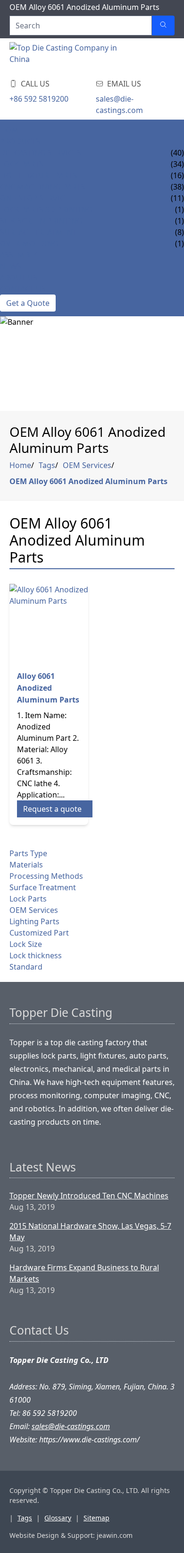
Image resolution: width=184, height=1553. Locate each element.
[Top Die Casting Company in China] (66, 56)
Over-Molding (29, 243)
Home (11, 130)
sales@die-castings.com (119, 104)
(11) (177, 198)
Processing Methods (46, 876)
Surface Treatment (38, 232)
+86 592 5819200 (38, 99)
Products (20, 141)
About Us (18, 277)
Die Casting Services (40, 152)
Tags (47, 465)
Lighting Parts (34, 921)
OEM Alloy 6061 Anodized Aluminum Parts (88, 481)
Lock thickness (35, 955)
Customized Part (39, 933)
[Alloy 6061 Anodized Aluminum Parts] (48, 623)
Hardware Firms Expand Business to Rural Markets (84, 1273)
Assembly (18, 255)
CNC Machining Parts (42, 187)
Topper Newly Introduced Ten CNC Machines (88, 1195)
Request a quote (52, 809)
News (10, 266)
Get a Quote (28, 303)
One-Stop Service (34, 198)
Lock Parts (21, 164)
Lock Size (25, 944)
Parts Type (28, 853)
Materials (26, 864)
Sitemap (96, 1517)
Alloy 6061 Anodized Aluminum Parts (48, 688)
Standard (25, 967)
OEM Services (87, 465)
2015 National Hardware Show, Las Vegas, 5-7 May (90, 1231)
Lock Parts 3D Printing (46, 209)
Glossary (57, 1517)
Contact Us (23, 289)
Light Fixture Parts (38, 175)
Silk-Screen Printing (41, 221)
